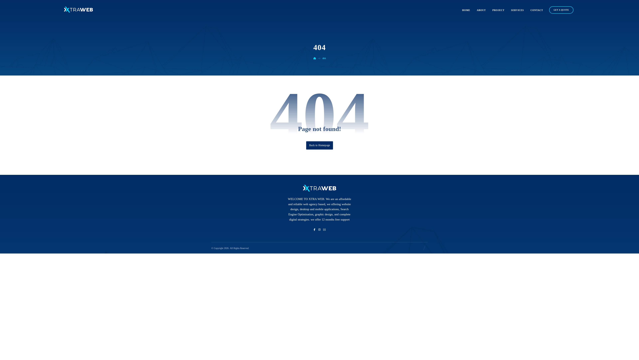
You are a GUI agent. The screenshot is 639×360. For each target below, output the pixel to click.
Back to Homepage (319, 145)
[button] (314, 229)
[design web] (78, 9)
